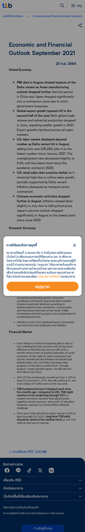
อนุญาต (42, 286)
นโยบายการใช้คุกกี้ (49, 276)
